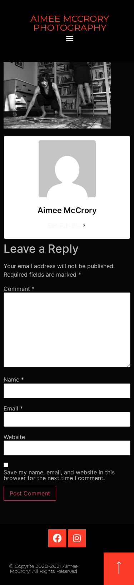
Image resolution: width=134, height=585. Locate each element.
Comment (19, 289)
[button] (70, 38)
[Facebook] (57, 538)
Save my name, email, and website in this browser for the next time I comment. (59, 475)
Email (13, 408)
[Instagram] (77, 538)
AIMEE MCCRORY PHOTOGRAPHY (69, 23)
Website (14, 437)
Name (14, 379)
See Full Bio (64, 225)
